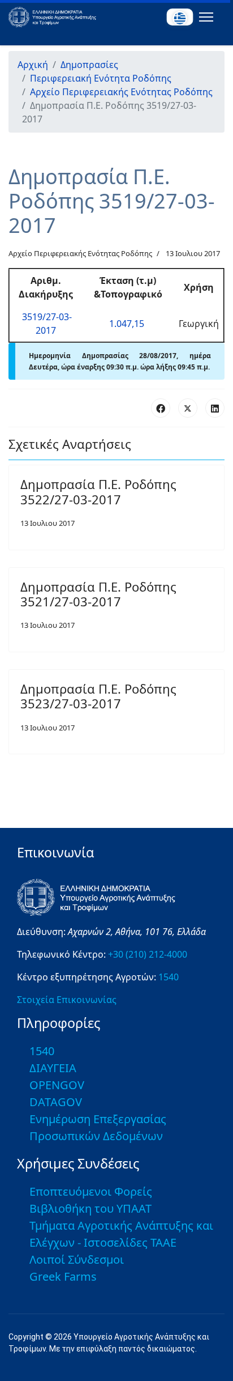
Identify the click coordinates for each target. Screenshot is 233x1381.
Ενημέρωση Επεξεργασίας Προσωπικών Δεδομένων (97, 1127)
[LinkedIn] (215, 408)
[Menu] (204, 17)
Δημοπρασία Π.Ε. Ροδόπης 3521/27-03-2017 (98, 594)
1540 (168, 977)
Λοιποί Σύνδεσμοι (76, 1259)
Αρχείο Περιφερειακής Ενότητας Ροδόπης (80, 253)
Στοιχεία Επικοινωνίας (66, 999)
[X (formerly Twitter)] (187, 408)
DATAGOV (55, 1102)
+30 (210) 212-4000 (147, 954)
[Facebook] (160, 408)
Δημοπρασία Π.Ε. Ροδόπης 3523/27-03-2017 (98, 696)
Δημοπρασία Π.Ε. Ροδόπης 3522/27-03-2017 (98, 491)
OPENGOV (56, 1085)
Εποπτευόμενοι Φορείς (90, 1191)
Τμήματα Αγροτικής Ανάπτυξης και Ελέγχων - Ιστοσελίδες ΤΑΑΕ (121, 1234)
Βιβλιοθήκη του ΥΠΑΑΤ (90, 1208)
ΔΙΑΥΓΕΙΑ (52, 1068)
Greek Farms (63, 1276)
